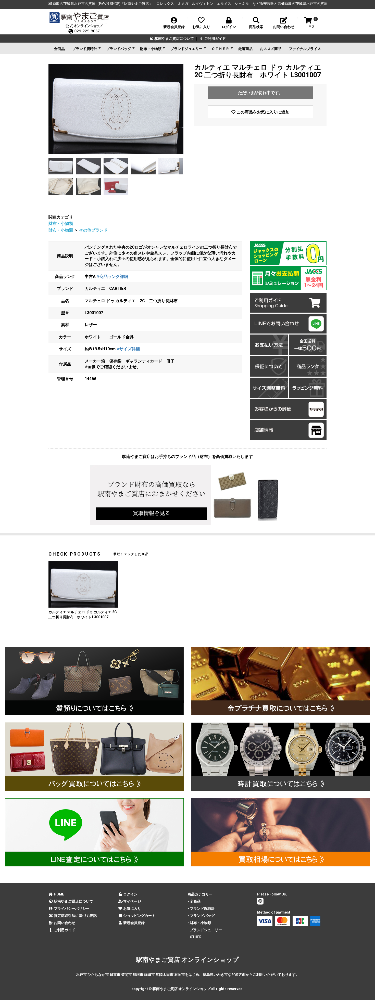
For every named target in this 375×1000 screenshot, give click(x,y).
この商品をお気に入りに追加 (262, 112)
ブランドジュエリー (186, 49)
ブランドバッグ (118, 49)
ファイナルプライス (305, 49)
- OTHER (195, 937)
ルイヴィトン (147, 4)
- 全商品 (194, 901)
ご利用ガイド (215, 38)
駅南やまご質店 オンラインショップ (187, 959)
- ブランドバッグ (201, 916)
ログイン (130, 894)
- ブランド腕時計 (201, 908)
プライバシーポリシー (71, 908)
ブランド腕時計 (84, 49)
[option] (115, 109)
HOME (58, 894)
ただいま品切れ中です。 (260, 93)
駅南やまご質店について (174, 38)
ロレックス (109, 4)
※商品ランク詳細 (112, 276)
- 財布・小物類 (199, 923)
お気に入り (131, 908)
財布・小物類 (150, 49)
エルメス (168, 4)
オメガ (127, 4)
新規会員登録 (133, 923)
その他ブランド (93, 230)
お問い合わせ (64, 923)
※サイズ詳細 (128, 349)
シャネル (186, 4)
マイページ (131, 901)
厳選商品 (245, 49)
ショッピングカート (138, 916)
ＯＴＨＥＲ (220, 49)
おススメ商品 (270, 49)
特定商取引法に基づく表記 (75, 916)
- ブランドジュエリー (205, 930)
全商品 (59, 49)
